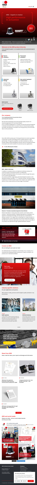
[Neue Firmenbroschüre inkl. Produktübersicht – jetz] (27, 452)
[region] (24, 477)
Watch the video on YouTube (10, 241)
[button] (33, 6)
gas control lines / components (25, 471)
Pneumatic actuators (24, 468)
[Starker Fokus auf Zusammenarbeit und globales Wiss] (10, 435)
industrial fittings (23, 470)
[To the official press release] (3, 146)
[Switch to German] (29, 6)
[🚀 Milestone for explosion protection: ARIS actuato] (27, 435)
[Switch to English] (30, 6)
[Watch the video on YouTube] (2, 241)
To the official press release (10, 146)
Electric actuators (23, 467)
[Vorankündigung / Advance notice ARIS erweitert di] (10, 452)
